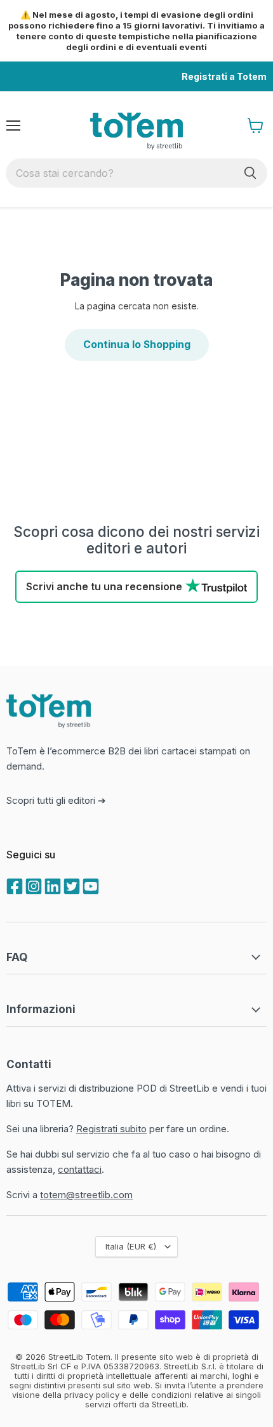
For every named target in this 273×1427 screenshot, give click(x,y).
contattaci (80, 1169)
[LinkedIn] (51, 885)
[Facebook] (13, 885)
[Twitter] (70, 885)
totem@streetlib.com (86, 1195)
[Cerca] (250, 173)
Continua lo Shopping (136, 345)
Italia (130, 1246)
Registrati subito (111, 1129)
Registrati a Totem (224, 76)
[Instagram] (32, 885)
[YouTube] (89, 885)
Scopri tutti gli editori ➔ (56, 800)
